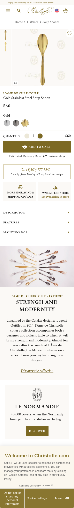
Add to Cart (40, 147)
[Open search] (19, 11)
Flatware (32, 22)
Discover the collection (37, 370)
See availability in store (55, 196)
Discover (37, 431)
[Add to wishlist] (70, 33)
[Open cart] (66, 11)
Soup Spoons (51, 22)
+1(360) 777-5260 (38, 170)
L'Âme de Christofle (21, 93)
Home (19, 22)
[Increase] (40, 136)
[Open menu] (8, 11)
